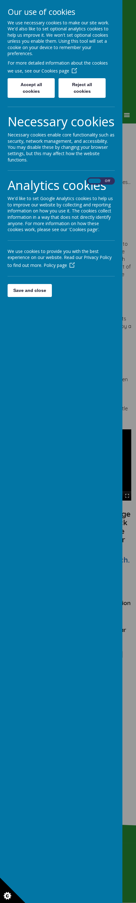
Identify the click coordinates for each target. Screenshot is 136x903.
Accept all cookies (31, 88)
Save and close (29, 290)
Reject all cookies (82, 88)
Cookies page (55, 71)
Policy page (55, 265)
